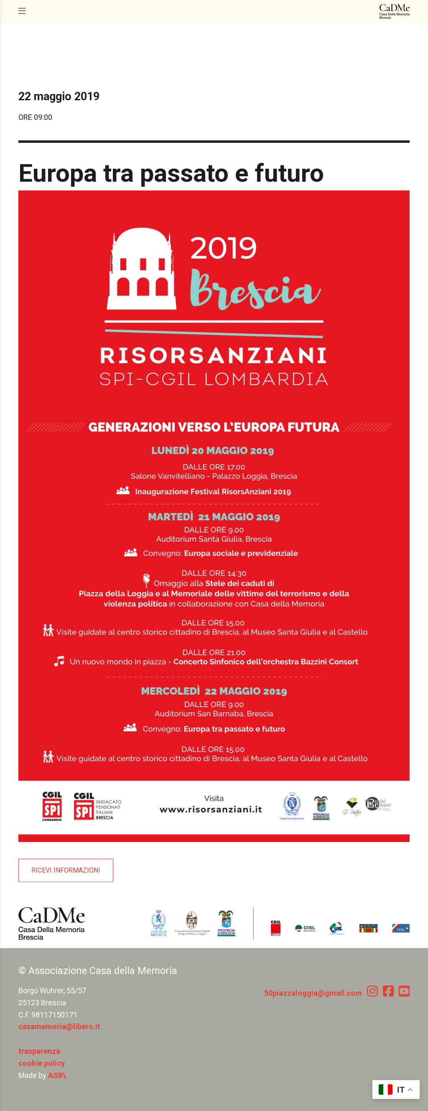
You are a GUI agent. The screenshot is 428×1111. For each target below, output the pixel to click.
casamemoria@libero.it (59, 1026)
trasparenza (39, 1051)
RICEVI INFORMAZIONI (65, 870)
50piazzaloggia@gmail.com (313, 993)
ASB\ (57, 1075)
